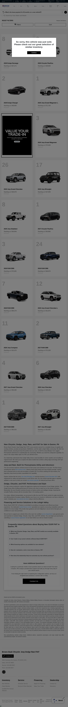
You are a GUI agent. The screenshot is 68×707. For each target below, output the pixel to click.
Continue (34, 52)
